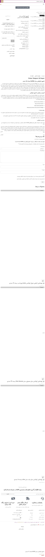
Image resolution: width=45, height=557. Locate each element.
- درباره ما (31, 517)
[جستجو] (2, 1)
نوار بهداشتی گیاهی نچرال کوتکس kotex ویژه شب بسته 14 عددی (26, 283)
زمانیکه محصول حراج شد (9, 26)
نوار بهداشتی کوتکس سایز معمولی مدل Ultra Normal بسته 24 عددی (25, 381)
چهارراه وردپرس (33, 524)
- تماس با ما (31, 519)
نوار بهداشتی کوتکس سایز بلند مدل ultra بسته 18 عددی (29, 480)
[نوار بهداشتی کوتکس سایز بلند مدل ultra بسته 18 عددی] (22, 408)
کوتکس (37, 12)
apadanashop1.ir (21, 522)
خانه (44, 12)
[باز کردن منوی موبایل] (43, 4)
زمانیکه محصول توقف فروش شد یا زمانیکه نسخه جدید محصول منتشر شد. (7, 33)
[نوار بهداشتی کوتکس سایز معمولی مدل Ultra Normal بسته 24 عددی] (22, 310)
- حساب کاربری (41, 513)
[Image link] (3, 512)
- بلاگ (32, 515)
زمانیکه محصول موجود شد (8, 29)
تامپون (11, 51)
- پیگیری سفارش (41, 517)
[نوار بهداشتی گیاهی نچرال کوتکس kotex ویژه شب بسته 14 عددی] (22, 213)
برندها (41, 12)
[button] (42, 280)
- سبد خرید (42, 515)
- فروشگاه (31, 513)
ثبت (12, 40)
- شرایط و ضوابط (41, 519)
